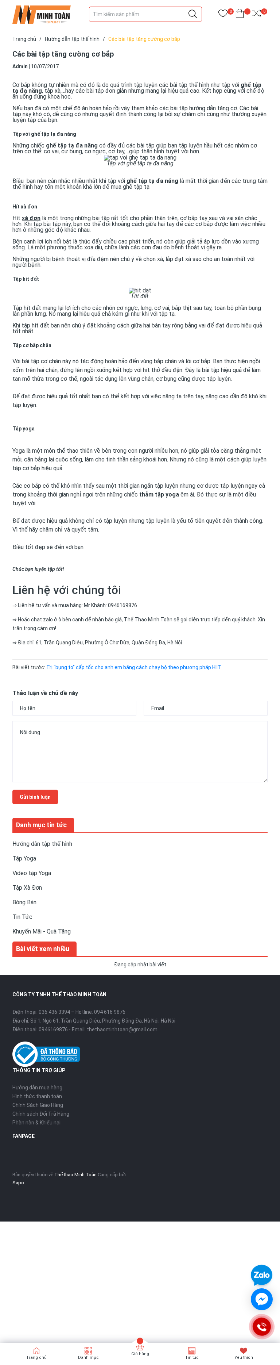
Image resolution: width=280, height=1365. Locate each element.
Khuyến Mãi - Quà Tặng (41, 931)
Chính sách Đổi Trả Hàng (40, 1114)
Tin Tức (22, 916)
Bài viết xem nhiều (42, 948)
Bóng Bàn (24, 902)
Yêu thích (243, 1357)
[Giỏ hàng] (239, 15)
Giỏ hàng (140, 1353)
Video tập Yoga (31, 873)
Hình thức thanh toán (37, 1096)
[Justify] (193, 14)
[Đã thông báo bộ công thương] (46, 1054)
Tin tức (192, 1357)
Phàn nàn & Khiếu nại (36, 1123)
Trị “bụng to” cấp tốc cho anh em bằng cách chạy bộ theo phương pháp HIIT (133, 667)
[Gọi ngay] (261, 1327)
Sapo (18, 1182)
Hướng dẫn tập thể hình (42, 843)
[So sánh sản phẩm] (256, 15)
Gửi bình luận (35, 797)
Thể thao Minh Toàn (75, 1174)
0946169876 (53, 1029)
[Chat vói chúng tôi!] (262, 1299)
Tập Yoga (24, 858)
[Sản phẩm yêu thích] (223, 15)
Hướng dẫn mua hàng (37, 1087)
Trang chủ (36, 1357)
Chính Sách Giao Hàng (37, 1105)
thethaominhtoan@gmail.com (122, 1029)
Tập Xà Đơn (27, 887)
